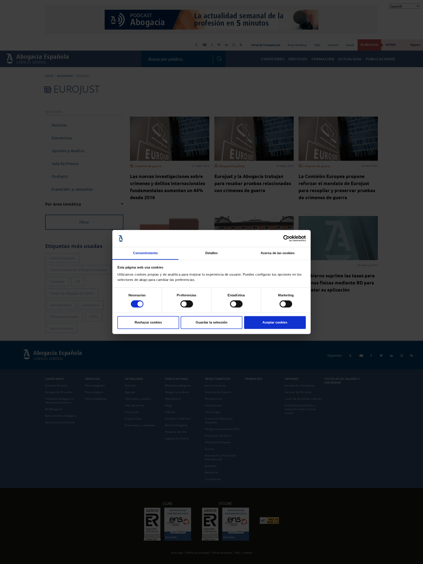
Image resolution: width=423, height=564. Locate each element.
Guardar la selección (211, 322)
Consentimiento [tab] (145, 253)
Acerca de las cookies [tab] (278, 253)
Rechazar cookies (148, 322)
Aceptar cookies (274, 322)
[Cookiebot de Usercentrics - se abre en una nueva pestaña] (286, 238)
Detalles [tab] (211, 253)
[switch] (186, 304)
